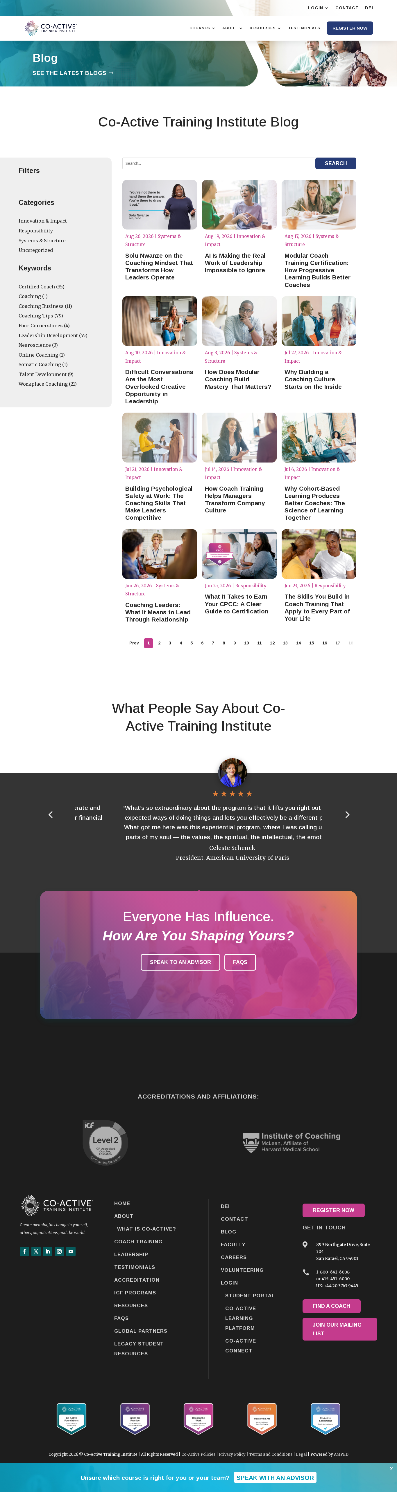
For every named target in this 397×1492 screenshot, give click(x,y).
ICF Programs (135, 1293)
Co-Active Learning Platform (240, 1318)
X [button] (391, 1468)
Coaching (30, 296)
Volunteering (242, 1270)
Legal (301, 1454)
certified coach (37, 287)
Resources (131, 1305)
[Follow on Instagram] (59, 1251)
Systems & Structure (42, 240)
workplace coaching (43, 384)
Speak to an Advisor (180, 962)
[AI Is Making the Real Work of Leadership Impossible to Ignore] (239, 205)
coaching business (41, 306)
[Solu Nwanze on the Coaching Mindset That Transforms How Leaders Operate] (159, 205)
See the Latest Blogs (70, 73)
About (124, 1216)
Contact (234, 1219)
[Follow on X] (36, 1251)
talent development (43, 374)
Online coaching (38, 355)
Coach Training (138, 1241)
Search (336, 163)
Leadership (131, 1254)
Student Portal (250, 1295)
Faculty (233, 1244)
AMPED (341, 1454)
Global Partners (140, 1331)
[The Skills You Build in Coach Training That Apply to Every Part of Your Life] (319, 554)
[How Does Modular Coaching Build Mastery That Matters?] (239, 321)
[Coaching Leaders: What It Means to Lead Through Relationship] (159, 554)
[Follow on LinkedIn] (47, 1251)
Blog (228, 1232)
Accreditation (137, 1280)
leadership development (48, 335)
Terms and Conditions (270, 1454)
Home (122, 1203)
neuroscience (35, 345)
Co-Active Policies (198, 1454)
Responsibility (36, 231)
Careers (234, 1257)
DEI (225, 1206)
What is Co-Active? (146, 1229)
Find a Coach (331, 1306)
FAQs (240, 962)
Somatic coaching (40, 364)
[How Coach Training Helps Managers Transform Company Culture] (239, 437)
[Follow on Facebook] (24, 1251)
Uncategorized (36, 250)
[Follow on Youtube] (71, 1251)
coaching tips (36, 316)
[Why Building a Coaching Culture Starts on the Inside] (319, 321)
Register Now (333, 1210)
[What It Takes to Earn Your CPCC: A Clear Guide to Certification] (239, 554)
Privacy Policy (232, 1454)
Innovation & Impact (43, 221)
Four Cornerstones (41, 325)
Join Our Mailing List (337, 1329)
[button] (347, 814)
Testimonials (134, 1267)
